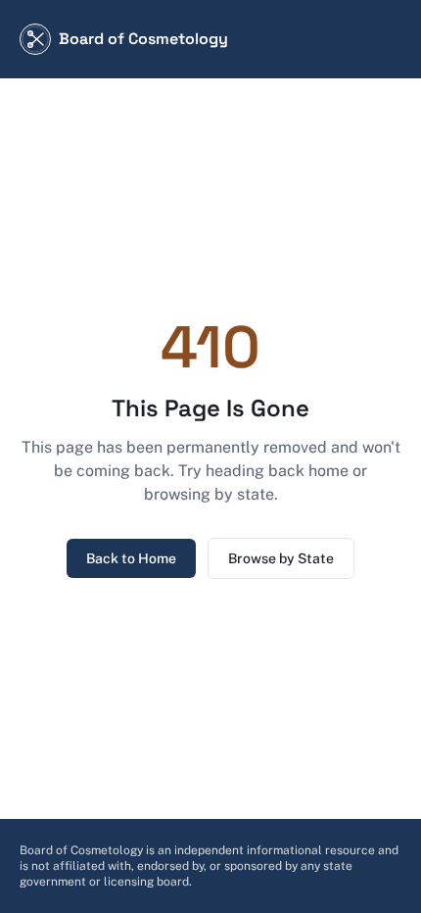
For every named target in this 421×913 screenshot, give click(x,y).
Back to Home (131, 558)
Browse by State (281, 558)
